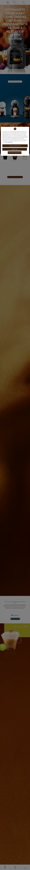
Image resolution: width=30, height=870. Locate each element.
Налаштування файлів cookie (14, 152)
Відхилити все (15, 149)
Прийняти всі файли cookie (15, 145)
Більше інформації (9, 142)
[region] (15, 141)
